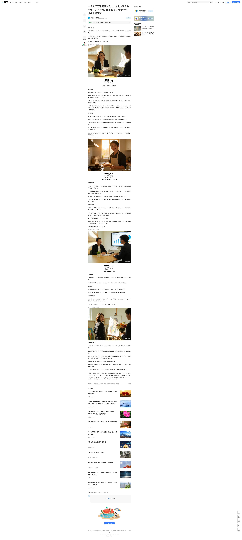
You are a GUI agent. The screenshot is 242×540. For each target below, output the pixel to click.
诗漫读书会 (90, 417)
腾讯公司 (107, 535)
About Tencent (94, 530)
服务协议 (99, 530)
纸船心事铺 (90, 427)
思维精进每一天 (91, 467)
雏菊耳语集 (90, 437)
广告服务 (110, 530)
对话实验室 (90, 396)
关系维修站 (90, 477)
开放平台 (107, 530)
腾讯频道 (126, 530)
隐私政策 (103, 530)
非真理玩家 (90, 447)
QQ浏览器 (122, 530)
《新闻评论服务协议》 (105, 492)
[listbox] (109, 438)
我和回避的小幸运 (91, 457)
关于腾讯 (89, 530)
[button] (150, 11)
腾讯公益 (118, 530)
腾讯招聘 (114, 530)
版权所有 (111, 535)
